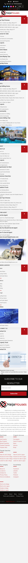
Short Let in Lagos (4, 486)
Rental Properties (4, 443)
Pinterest (15, 475)
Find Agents (16, 439)
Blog (15, 494)
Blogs (14, 447)
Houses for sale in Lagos (19, 458)
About (10, 494)
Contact (20, 494)
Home (5, 494)
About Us (2, 469)
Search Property (17, 441)
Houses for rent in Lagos (19, 456)
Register (16, 1)
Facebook (16, 469)
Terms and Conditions (8, 496)
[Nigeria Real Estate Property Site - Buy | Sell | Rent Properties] (13, 408)
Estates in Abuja (4, 488)
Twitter (15, 473)
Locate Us (2, 471)
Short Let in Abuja (4, 484)
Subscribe (13, 393)
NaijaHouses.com (10, 501)
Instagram (16, 477)
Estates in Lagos (4, 490)
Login (10, 1)
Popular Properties (5, 445)
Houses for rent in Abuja (6, 456)
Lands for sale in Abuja (6, 460)
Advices (15, 445)
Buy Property (3, 441)
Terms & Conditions (5, 477)
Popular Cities (3, 447)
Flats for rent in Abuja (5, 454)
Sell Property (3, 439)
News (14, 443)
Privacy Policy (3, 475)
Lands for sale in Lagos (19, 460)
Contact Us (3, 473)
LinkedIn (15, 471)
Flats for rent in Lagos (19, 454)
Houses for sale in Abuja (6, 458)
